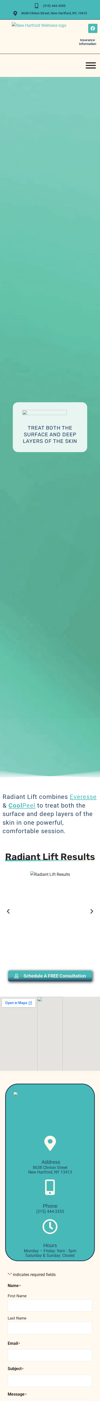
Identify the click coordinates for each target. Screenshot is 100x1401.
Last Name (17, 1318)
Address (50, 1162)
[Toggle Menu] (91, 65)
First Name (17, 1296)
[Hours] (50, 1226)
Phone (50, 1206)
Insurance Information (87, 42)
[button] (8, 911)
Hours (50, 1245)
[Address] (50, 1143)
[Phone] (50, 1187)
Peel (21, 805)
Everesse (83, 796)
